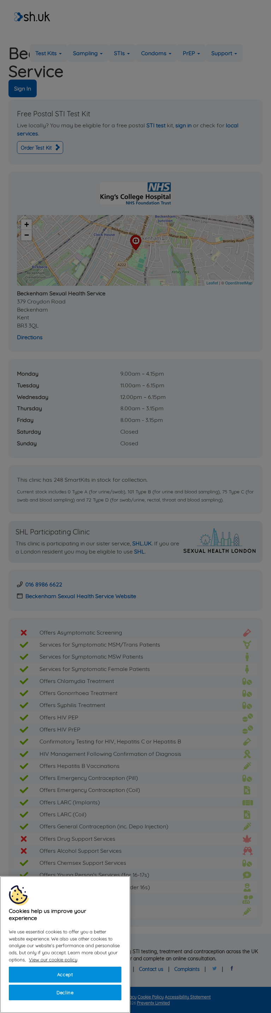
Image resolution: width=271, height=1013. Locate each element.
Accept (65, 974)
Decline (65, 992)
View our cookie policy (53, 959)
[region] (65, 944)
